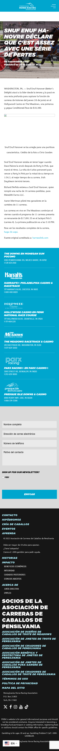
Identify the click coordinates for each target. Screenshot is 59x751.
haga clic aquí (10, 231)
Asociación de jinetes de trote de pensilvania (29, 640)
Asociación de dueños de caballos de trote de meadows (27, 633)
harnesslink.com (40, 237)
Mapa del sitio (13, 688)
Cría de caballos (15, 524)
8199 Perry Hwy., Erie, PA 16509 (18, 398)
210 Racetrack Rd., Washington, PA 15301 (22, 345)
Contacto (9, 515)
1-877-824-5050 (10, 347)
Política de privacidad (20, 683)
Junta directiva (11, 589)
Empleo (7, 593)
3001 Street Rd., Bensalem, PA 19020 (20, 371)
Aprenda (9, 533)
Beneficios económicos (15, 566)
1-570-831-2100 (10, 263)
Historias (9, 558)
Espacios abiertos (12, 578)
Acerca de (10, 585)
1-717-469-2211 (10, 321)
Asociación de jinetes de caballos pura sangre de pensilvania (22, 665)
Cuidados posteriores (14, 574)
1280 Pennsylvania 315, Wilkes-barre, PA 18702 (25, 260)
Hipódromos (11, 519)
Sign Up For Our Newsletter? (21, 472)
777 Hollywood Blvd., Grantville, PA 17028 (23, 318)
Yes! (7, 477)
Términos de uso (15, 679)
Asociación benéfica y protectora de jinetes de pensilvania (22, 655)
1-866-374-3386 (10, 400)
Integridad (9, 570)
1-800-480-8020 (11, 292)
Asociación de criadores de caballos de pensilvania (24, 647)
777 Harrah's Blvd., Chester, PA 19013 (21, 289)
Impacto (8, 562)
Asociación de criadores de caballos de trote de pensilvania (29, 673)
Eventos (8, 529)
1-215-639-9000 (10, 374)
